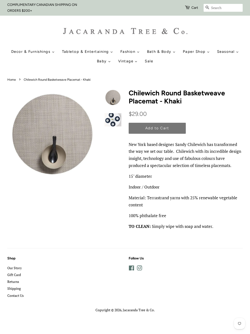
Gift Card (14, 274)
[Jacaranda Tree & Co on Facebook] (131, 269)
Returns (13, 281)
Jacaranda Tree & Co (138, 310)
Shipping (14, 288)
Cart (194, 8)
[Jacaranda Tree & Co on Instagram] (139, 269)
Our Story (14, 268)
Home (11, 79)
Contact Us (15, 295)
